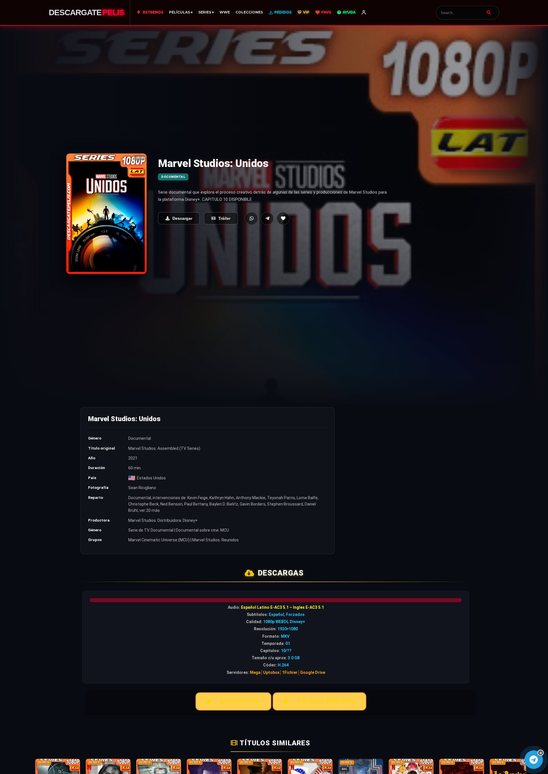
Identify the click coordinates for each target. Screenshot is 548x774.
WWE (224, 12)
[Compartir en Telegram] (267, 218)
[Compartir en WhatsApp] (251, 218)
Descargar (182, 218)
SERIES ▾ (206, 12)
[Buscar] (489, 13)
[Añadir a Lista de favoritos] (283, 218)
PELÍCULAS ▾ (181, 12)
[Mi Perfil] (363, 12)
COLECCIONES (249, 12)
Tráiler (224, 218)
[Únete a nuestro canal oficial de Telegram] (533, 759)
